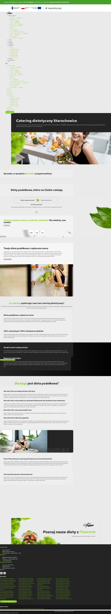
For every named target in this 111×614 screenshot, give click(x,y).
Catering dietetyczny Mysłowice (26, 598)
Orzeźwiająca (14, 38)
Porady (12, 48)
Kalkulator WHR (14, 55)
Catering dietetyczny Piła (43, 586)
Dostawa (10, 42)
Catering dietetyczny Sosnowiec (63, 581)
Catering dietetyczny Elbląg (6, 591)
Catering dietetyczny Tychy (62, 589)
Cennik (10, 41)
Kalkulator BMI (14, 54)
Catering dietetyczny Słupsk (62, 580)
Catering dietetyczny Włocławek (63, 594)
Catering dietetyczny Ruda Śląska (44, 595)
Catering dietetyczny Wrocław (63, 595)
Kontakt (10, 58)
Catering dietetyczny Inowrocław (26, 580)
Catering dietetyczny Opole (43, 581)
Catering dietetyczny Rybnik (43, 597)
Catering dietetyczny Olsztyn (43, 580)
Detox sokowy (14, 36)
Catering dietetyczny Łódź (25, 597)
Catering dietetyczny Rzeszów (44, 598)
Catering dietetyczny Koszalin (25, 591)
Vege (12, 22)
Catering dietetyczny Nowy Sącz (44, 578)
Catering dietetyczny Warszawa (63, 592)
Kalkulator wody (14, 57)
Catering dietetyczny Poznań (43, 592)
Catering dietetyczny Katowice (26, 586)
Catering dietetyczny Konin (25, 589)
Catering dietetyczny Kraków (25, 592)
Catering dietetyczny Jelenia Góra (26, 583)
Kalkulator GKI (14, 52)
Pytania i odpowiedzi (15, 49)
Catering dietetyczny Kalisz (25, 585)
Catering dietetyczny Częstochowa (8, 586)
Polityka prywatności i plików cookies (35, 608)
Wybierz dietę (12, 15)
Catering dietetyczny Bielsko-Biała (8, 580)
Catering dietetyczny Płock (43, 591)
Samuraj (12, 28)
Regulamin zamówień (5, 608)
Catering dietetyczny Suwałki (62, 583)
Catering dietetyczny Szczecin (63, 585)
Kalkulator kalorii (14, 51)
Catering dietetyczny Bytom (6, 583)
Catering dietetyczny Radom (43, 594)
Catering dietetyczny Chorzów (7, 585)
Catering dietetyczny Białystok (7, 578)
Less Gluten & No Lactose (17, 25)
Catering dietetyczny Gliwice (6, 595)
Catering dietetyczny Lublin (25, 595)
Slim (12, 35)
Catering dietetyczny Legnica (25, 594)
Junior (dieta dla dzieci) (16, 33)
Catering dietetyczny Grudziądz (26, 578)
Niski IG (12, 27)
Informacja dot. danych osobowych (19, 608)
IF (11, 30)
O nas (10, 39)
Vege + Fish (13, 24)
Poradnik (11, 45)
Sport (12, 21)
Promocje (11, 44)
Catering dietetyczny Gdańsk (6, 592)
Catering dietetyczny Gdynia (6, 594)
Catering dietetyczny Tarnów (62, 586)
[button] (8, 62)
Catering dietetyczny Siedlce (62, 578)
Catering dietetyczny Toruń (62, 588)
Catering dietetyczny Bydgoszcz (7, 581)
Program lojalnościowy (8, 601)
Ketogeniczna (14, 19)
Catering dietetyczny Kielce (25, 588)
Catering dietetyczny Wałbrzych (63, 591)
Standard (13, 18)
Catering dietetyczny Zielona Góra (64, 598)
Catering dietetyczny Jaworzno (26, 581)
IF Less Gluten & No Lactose (17, 31)
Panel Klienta (12, 60)
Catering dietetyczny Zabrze (62, 597)
